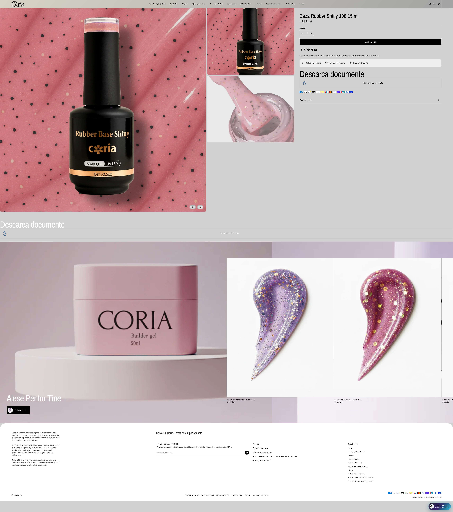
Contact (351, 455)
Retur (350, 448)
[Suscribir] (247, 453)
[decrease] (302, 33)
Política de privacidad (207, 495)
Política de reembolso (192, 495)
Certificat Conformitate (373, 83)
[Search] (430, 4)
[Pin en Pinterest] (308, 50)
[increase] (311, 33)
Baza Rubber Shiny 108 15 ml (329, 16)
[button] (439, 4)
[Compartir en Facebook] (301, 50)
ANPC (350, 470)
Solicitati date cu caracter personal (360, 481)
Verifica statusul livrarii (356, 452)
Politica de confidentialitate (358, 466)
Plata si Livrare (353, 459)
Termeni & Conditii (355, 463)
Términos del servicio (223, 495)
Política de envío (237, 495)
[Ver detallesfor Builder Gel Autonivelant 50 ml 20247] (387, 327)
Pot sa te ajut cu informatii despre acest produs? (430, 497)
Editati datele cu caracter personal (360, 477)
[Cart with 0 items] (439, 4)
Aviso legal (247, 495)
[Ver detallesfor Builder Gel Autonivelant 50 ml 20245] (280, 327)
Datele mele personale (356, 474)
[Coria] (18, 4)
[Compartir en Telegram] (312, 50)
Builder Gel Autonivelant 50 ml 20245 (241, 399)
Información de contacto (260, 495)
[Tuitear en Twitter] (305, 50)
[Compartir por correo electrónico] (315, 50)
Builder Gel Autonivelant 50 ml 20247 (348, 399)
